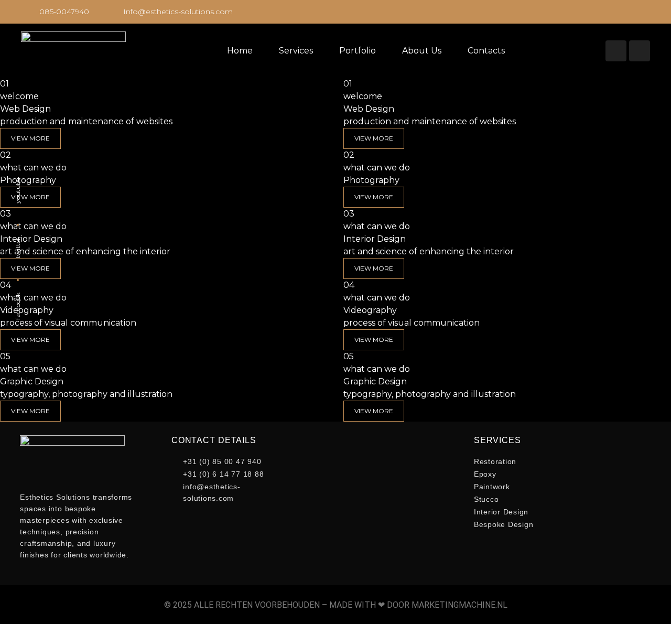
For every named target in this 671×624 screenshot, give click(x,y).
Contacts (486, 51)
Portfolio (357, 51)
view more (30, 138)
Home (240, 51)
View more (373, 138)
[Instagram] (615, 50)
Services (296, 51)
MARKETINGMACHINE (453, 605)
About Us (421, 51)
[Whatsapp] (639, 50)
